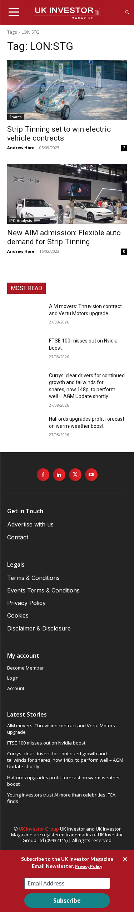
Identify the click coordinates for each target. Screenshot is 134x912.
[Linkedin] (59, 474)
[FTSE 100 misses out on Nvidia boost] (25, 350)
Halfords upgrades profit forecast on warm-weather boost (63, 780)
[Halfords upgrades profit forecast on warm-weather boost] (25, 428)
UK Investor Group (39, 829)
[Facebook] (43, 474)
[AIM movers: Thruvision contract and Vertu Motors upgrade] (25, 315)
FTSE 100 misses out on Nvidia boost (46, 742)
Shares (15, 116)
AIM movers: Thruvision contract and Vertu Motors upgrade (61, 728)
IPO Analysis (20, 220)
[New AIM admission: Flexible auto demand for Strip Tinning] (67, 194)
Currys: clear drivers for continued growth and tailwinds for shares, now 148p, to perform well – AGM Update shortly (65, 760)
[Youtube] (91, 474)
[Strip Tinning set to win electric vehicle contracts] (67, 90)
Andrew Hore (20, 147)
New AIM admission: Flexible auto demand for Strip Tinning (64, 237)
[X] (75, 474)
